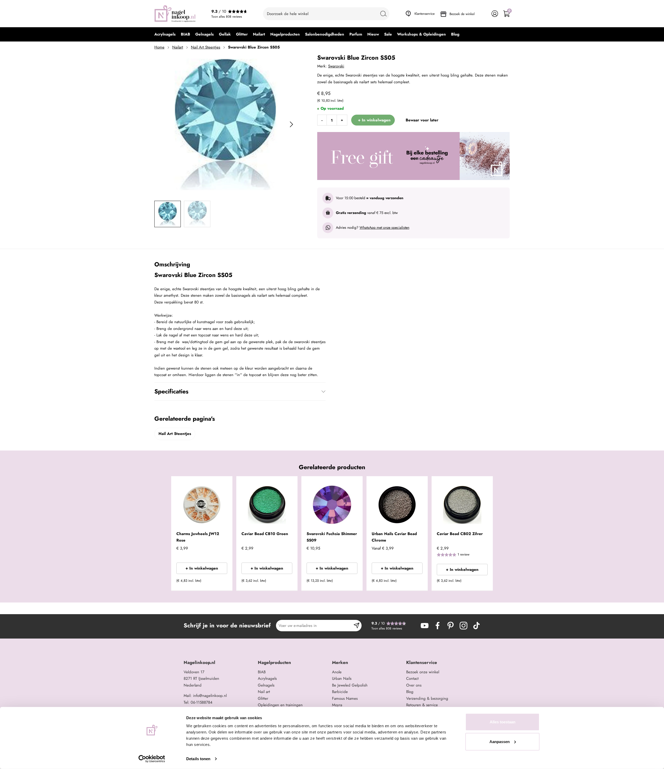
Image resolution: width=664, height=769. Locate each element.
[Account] (495, 13)
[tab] (219, 662)
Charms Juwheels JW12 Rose (197, 537)
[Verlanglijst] (483, 13)
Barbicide (340, 692)
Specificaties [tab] (171, 391)
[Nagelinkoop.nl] (175, 13)
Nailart (177, 47)
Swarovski (336, 66)
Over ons (413, 685)
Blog (409, 692)
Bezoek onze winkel (422, 672)
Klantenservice (424, 13)
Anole (337, 672)
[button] (220, 582)
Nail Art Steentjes (205, 47)
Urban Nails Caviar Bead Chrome (394, 537)
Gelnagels (266, 685)
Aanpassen (499, 741)
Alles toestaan (502, 722)
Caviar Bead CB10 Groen (264, 534)
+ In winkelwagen (201, 568)
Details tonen (198, 759)
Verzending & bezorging (427, 698)
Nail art (264, 692)
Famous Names (345, 698)
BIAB (262, 672)
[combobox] (326, 13)
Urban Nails (341, 678)
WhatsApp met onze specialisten (384, 227)
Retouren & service (422, 705)
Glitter (263, 698)
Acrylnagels (267, 678)
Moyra (337, 705)
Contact (412, 678)
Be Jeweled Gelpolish (350, 685)
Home (159, 47)
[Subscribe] (356, 625)
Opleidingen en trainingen (280, 705)
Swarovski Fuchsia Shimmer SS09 (332, 537)
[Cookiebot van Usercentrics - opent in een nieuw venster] (152, 759)
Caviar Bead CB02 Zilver (460, 534)
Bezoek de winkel (462, 13)
